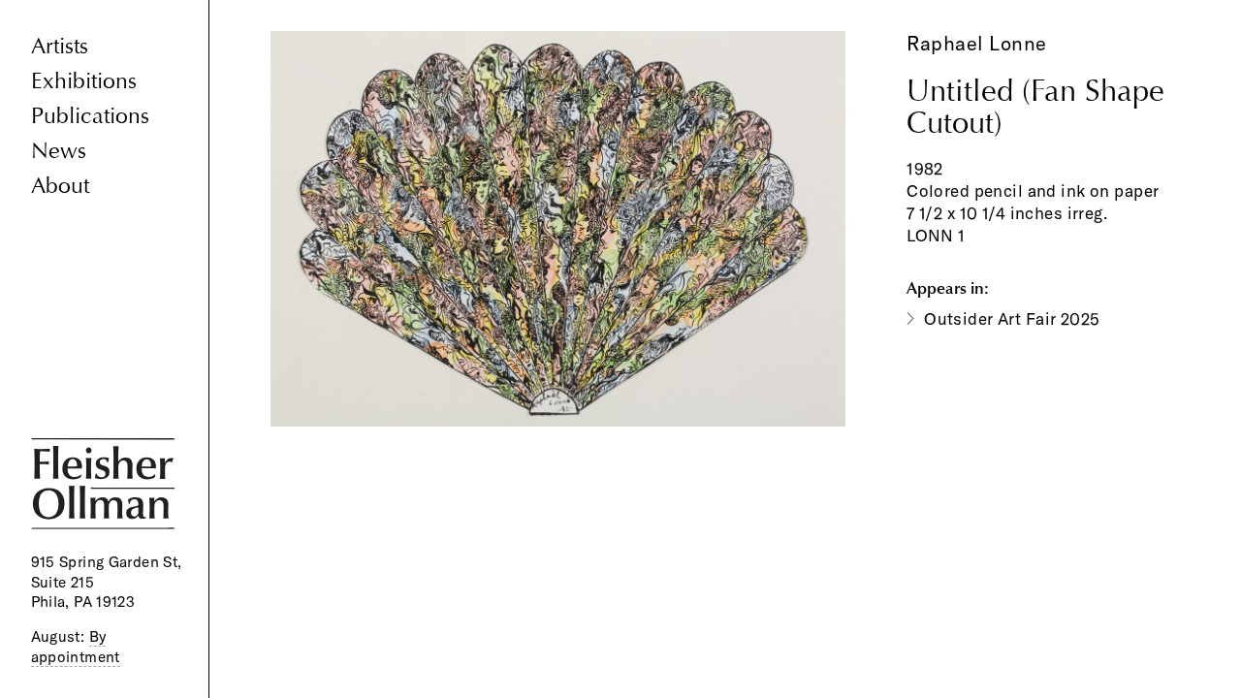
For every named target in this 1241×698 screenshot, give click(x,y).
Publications (90, 116)
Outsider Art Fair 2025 (1011, 318)
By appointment (75, 646)
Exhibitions (84, 81)
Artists (59, 46)
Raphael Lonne (977, 43)
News (58, 151)
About (60, 186)
